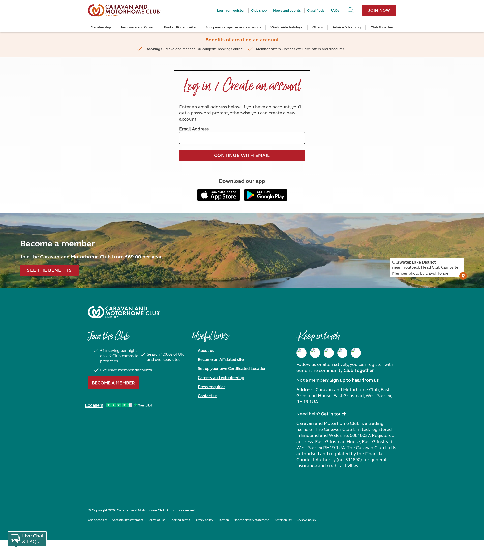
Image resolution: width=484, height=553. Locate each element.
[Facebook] (301, 353)
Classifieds (315, 10)
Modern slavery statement (251, 520)
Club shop (259, 10)
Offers (317, 27)
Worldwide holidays (286, 27)
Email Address (194, 129)
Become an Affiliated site (221, 359)
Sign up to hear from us (354, 380)
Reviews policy (306, 520)
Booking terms (180, 520)
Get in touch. (334, 414)
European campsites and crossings (233, 27)
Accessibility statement (127, 520)
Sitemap (223, 520)
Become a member (113, 383)
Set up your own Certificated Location (232, 368)
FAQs (334, 10)
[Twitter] (329, 353)
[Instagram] (315, 353)
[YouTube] (342, 353)
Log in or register (231, 10)
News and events (287, 10)
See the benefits (49, 270)
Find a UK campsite (180, 27)
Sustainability (283, 520)
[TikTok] (356, 353)
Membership (100, 27)
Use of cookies (97, 520)
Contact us (207, 395)
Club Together (382, 27)
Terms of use (156, 520)
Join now (379, 10)
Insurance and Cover (137, 27)
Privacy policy (203, 520)
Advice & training (346, 27)
